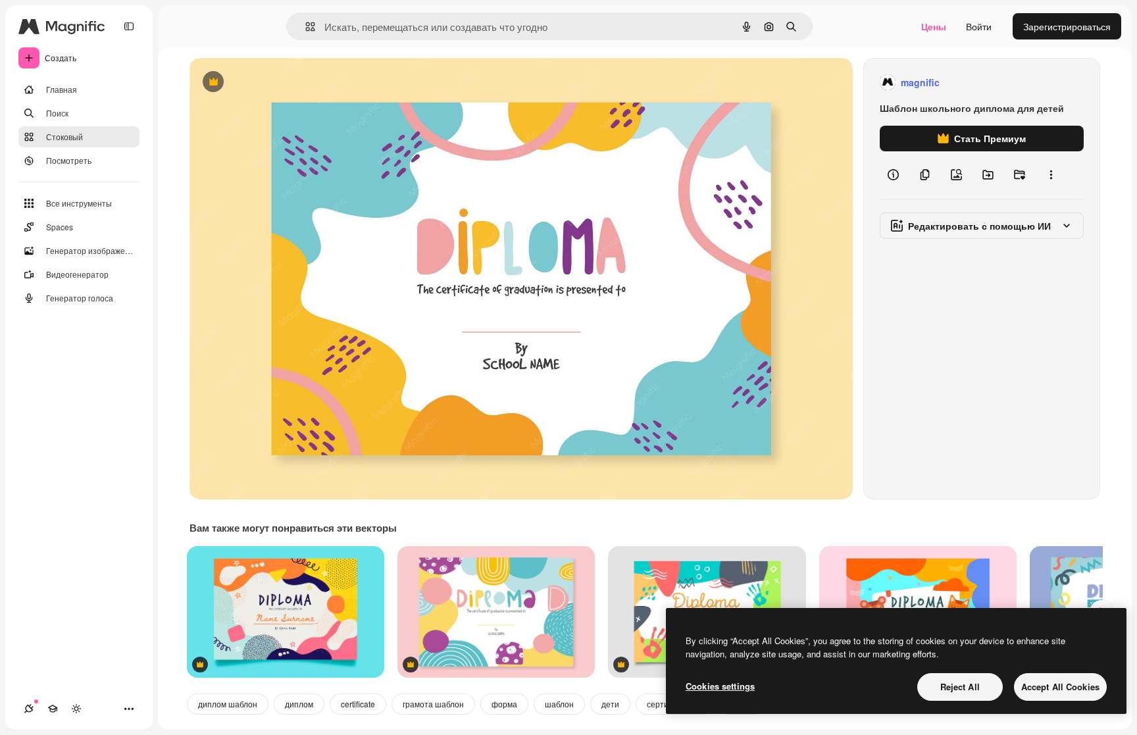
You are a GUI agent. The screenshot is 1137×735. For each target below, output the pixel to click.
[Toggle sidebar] (128, 26)
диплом (299, 703)
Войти (979, 26)
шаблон (559, 703)
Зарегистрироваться (1067, 26)
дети (610, 703)
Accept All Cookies (1060, 686)
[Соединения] (28, 708)
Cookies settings (720, 686)
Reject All (960, 686)
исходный (277, 82)
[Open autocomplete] (305, 27)
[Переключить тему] (76, 708)
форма (504, 703)
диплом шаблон (227, 703)
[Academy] (52, 708)
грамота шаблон (433, 703)
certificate (358, 703)
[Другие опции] (1051, 175)
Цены (933, 26)
